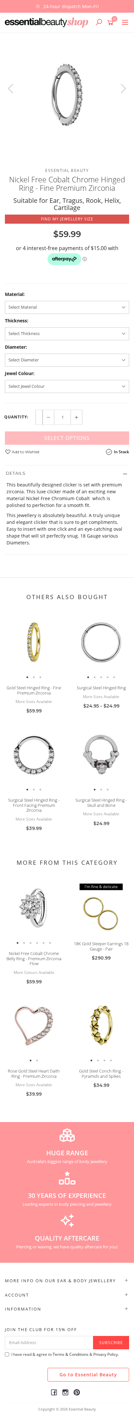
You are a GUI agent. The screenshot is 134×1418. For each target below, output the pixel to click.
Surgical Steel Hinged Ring (101, 688)
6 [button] (50, 943)
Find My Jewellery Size (67, 219)
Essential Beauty (67, 170)
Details (16, 473)
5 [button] (114, 677)
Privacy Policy (105, 1354)
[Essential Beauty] (48, 22)
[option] (67, 95)
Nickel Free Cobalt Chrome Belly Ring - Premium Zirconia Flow (34, 958)
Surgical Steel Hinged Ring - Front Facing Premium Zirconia (34, 805)
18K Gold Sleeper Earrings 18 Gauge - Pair (101, 946)
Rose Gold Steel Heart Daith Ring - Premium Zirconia (34, 1073)
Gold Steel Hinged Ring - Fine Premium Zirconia (34, 690)
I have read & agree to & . (65, 1354)
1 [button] (27, 677)
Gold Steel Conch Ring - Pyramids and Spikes (101, 1073)
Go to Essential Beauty (88, 1374)
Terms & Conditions (70, 1354)
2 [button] (33, 677)
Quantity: (16, 417)
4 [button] (107, 677)
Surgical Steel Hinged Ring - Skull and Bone (101, 802)
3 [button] (40, 677)
